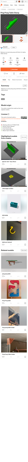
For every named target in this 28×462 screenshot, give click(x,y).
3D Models (4, 9)
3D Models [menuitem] (6, 5)
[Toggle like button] (3, 164)
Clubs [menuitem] (15, 5)
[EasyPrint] (17, 1)
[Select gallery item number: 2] (14, 185)
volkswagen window (7, 188)
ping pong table (6, 273)
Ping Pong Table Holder (8, 354)
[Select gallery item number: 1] (13, 185)
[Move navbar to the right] (27, 5)
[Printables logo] (1, 5)
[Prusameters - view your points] (19, 1)
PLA (3, 64)
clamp (2, 99)
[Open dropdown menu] (26, 12)
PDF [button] (25, 85)
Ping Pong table (6, 300)
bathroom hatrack (7, 242)
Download (14, 69)
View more (23, 137)
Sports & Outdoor (12, 9)
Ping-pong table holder (8, 327)
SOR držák (5, 215)
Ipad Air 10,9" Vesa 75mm (9, 161)
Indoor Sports (20, 9)
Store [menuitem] (11, 5)
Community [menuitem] (21, 5)
